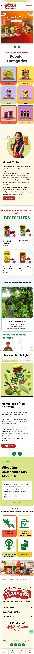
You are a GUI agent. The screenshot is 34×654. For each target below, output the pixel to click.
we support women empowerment (9, 555)
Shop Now (8, 445)
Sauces (25, 83)
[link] (9, 523)
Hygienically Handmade (9, 533)
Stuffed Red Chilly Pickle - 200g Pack (7, 242)
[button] (2, 5)
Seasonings (25, 123)
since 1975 (24, 554)
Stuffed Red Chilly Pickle (26, 361)
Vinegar (8, 103)
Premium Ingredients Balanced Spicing (25, 534)
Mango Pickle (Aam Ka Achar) (10, 361)
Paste (26, 103)
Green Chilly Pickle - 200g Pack (7, 268)
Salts (9, 123)
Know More (9, 198)
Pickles (8, 83)
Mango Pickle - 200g (24, 241)
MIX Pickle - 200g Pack (25, 268)
